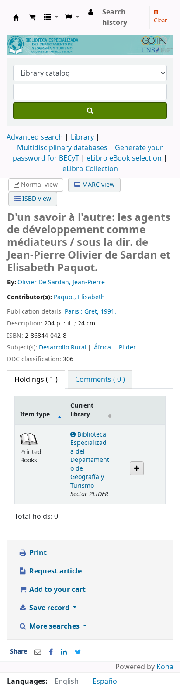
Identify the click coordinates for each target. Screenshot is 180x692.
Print (37, 553)
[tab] (100, 379)
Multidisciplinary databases (63, 148)
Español (106, 681)
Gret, (92, 311)
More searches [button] (54, 626)
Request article (55, 571)
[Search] (90, 110)
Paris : (74, 311)
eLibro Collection (90, 169)
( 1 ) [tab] (36, 379)
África (102, 347)
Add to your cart (57, 589)
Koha (164, 667)
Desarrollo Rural (63, 347)
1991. (108, 311)
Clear (160, 20)
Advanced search (35, 137)
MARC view (97, 184)
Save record (49, 608)
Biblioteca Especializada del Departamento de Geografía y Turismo (89, 460)
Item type (35, 414)
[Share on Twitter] (78, 652)
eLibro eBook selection (125, 158)
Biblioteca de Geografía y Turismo (16, 17)
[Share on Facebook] (51, 652)
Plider (127, 347)
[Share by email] (37, 652)
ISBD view (36, 198)
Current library (81, 410)
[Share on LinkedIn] (64, 652)
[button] (32, 17)
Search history (114, 17)
